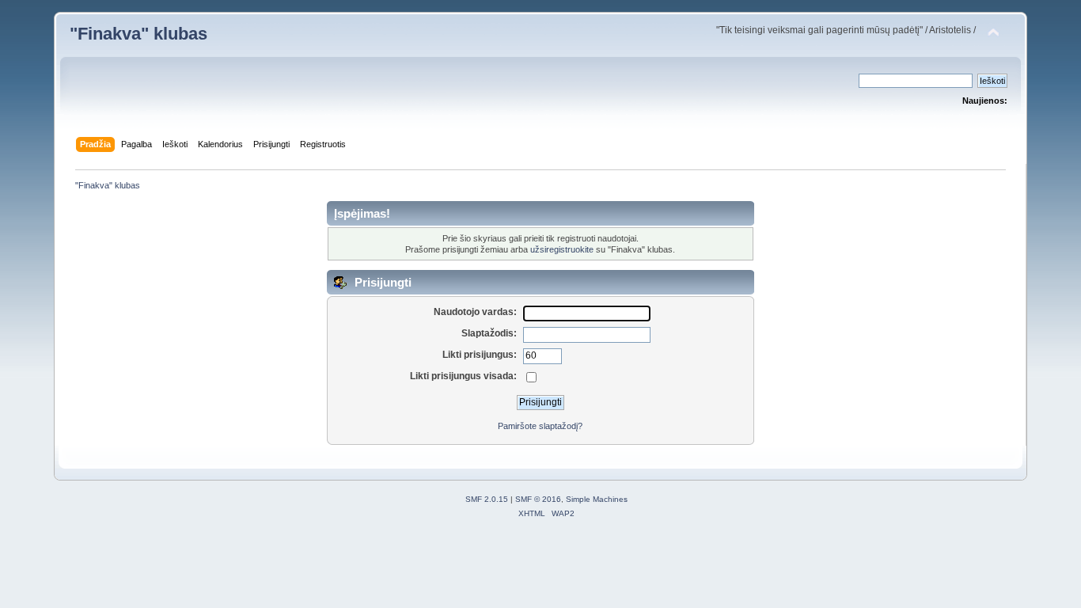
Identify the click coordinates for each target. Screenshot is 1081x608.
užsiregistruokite (562, 249)
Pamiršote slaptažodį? (540, 426)
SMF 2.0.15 (486, 499)
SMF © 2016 (538, 499)
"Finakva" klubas (138, 34)
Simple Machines (597, 499)
